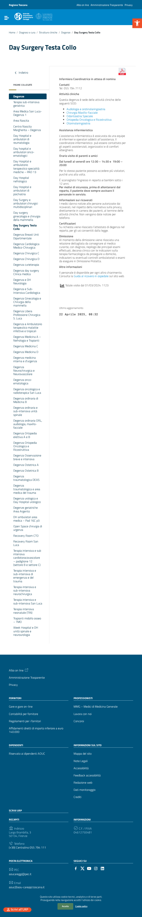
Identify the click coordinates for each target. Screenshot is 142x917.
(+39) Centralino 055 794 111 (27, 847)
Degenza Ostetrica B (26, 470)
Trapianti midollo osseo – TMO (27, 620)
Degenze (65, 32)
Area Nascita (21, 120)
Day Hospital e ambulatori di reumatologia (22, 139)
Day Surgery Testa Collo (25, 227)
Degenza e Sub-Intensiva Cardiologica (26, 291)
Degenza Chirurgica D (26, 259)
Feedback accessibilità (87, 775)
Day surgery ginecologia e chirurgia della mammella (26, 216)
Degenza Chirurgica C (26, 253)
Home (12, 32)
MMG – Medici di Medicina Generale (96, 706)
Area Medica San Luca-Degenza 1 (27, 113)
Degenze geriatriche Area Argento (25, 509)
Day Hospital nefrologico (21, 179)
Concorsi (79, 721)
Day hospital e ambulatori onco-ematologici (23, 152)
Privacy (129, 5)
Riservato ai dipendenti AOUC (27, 753)
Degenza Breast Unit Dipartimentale (26, 236)
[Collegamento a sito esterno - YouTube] (89, 868)
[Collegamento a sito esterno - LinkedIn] (102, 868)
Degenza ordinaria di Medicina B (25, 400)
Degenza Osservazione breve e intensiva (27, 457)
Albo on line (83, 5)
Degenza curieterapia (26, 264)
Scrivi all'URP (19, 909)
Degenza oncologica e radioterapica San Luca (27, 391)
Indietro (23, 72)
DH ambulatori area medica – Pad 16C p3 (26, 519)
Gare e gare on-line (21, 706)
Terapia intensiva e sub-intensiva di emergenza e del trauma (24, 575)
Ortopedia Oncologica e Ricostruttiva (89, 119)
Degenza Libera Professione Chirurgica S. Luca (26, 314)
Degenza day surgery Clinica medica (26, 272)
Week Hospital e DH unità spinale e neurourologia (25, 631)
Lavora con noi (83, 714)
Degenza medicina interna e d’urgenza (25, 359)
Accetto (65, 906)
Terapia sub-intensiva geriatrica (26, 104)
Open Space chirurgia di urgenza (27, 528)
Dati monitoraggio (84, 790)
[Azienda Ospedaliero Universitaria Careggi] (33, 16)
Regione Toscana (18, 5)
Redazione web (83, 782)
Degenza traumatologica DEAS (26, 478)
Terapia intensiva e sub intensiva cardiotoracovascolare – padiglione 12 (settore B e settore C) (27, 557)
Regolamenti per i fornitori (25, 721)
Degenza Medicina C (25, 346)
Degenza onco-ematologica (22, 381)
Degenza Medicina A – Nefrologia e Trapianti (27, 338)
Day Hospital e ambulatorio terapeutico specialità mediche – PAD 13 (26, 166)
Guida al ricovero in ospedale (91, 276)
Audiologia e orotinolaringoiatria (86, 109)
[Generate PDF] (122, 71)
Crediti (77, 797)
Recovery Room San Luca (25, 543)
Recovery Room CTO (26, 535)
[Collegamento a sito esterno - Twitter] (82, 868)
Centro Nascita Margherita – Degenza (27, 128)
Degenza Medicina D (25, 352)
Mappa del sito (83, 753)
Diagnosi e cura (27, 32)
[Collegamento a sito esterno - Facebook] (76, 868)
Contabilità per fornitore (23, 714)
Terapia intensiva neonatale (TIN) (23, 611)
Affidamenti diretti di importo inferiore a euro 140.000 (36, 730)
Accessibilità (81, 768)
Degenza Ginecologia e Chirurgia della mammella (27, 302)
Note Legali (81, 761)
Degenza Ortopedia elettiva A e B (25, 435)
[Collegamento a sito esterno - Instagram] (96, 868)
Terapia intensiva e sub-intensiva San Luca (27, 601)
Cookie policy (81, 906)
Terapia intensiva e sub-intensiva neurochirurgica (24, 590)
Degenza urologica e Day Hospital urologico (27, 500)
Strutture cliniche (48, 32)
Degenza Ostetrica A (26, 465)
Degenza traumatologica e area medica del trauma (26, 489)
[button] (137, 23)
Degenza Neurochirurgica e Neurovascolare (24, 370)
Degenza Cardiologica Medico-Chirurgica (26, 246)
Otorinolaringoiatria (78, 123)
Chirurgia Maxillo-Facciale (82, 112)
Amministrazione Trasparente (107, 5)
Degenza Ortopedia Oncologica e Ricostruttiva (25, 446)
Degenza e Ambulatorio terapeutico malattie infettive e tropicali (27, 327)
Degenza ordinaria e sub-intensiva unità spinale (25, 411)
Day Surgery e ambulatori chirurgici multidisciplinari (25, 203)
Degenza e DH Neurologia (22, 281)
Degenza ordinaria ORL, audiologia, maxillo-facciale (27, 424)
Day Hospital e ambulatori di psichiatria (22, 190)
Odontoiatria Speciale (80, 116)
